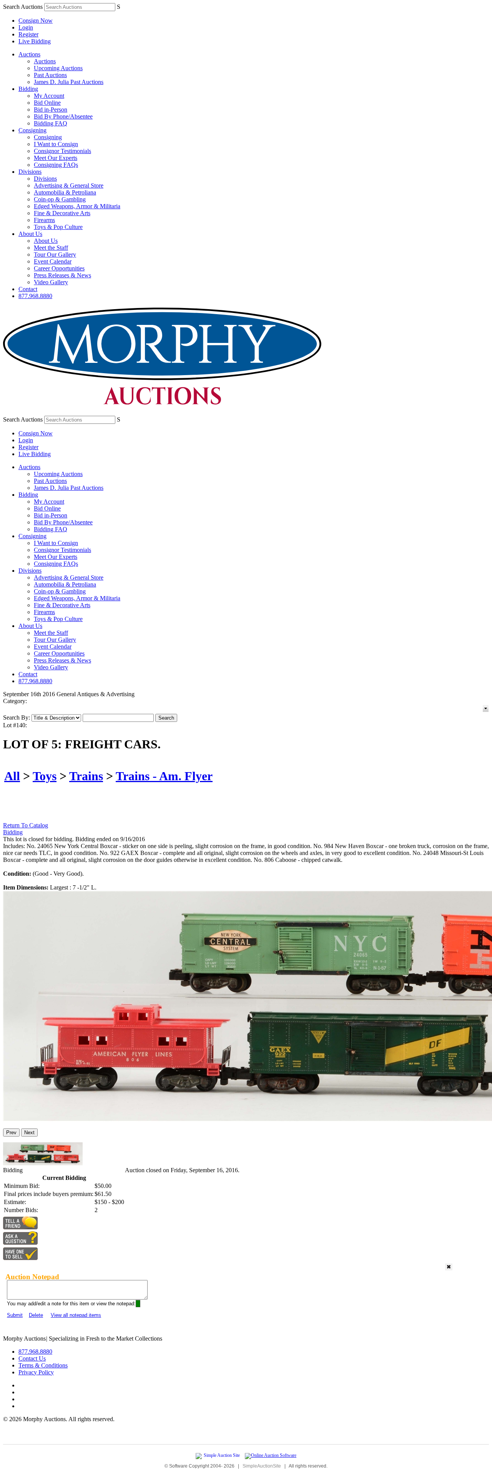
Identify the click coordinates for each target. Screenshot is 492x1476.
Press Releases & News (62, 275)
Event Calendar (52, 261)
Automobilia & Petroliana (65, 192)
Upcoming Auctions (58, 68)
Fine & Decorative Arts (62, 213)
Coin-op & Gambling (60, 199)
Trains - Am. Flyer (164, 776)
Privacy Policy (36, 1372)
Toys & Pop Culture (58, 227)
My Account (49, 95)
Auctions (29, 54)
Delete (36, 1315)
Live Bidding (34, 41)
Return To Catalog (25, 825)
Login (25, 27)
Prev (11, 1132)
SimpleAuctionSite (262, 1466)
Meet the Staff (51, 247)
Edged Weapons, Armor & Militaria (77, 206)
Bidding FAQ (50, 123)
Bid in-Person (50, 109)
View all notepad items (76, 1315)
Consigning (32, 130)
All (12, 776)
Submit (15, 1315)
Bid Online (47, 102)
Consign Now (35, 20)
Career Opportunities (59, 268)
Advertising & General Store (68, 185)
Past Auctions (50, 75)
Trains (86, 776)
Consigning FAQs (56, 164)
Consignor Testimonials (62, 151)
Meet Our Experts (55, 158)
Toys (45, 776)
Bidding (28, 89)
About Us (30, 234)
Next (29, 1132)
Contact (27, 289)
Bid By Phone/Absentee (63, 116)
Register (28, 34)
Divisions (30, 171)
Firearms (44, 220)
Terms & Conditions (43, 1365)
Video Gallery (51, 282)
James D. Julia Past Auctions (68, 82)
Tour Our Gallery (55, 254)
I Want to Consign (56, 144)
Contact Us (32, 1358)
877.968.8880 (35, 296)
